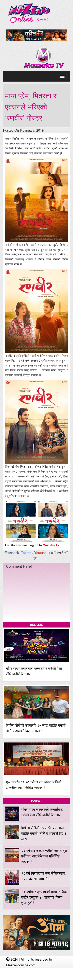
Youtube (40, 552)
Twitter (26, 552)
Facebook (12, 552)
